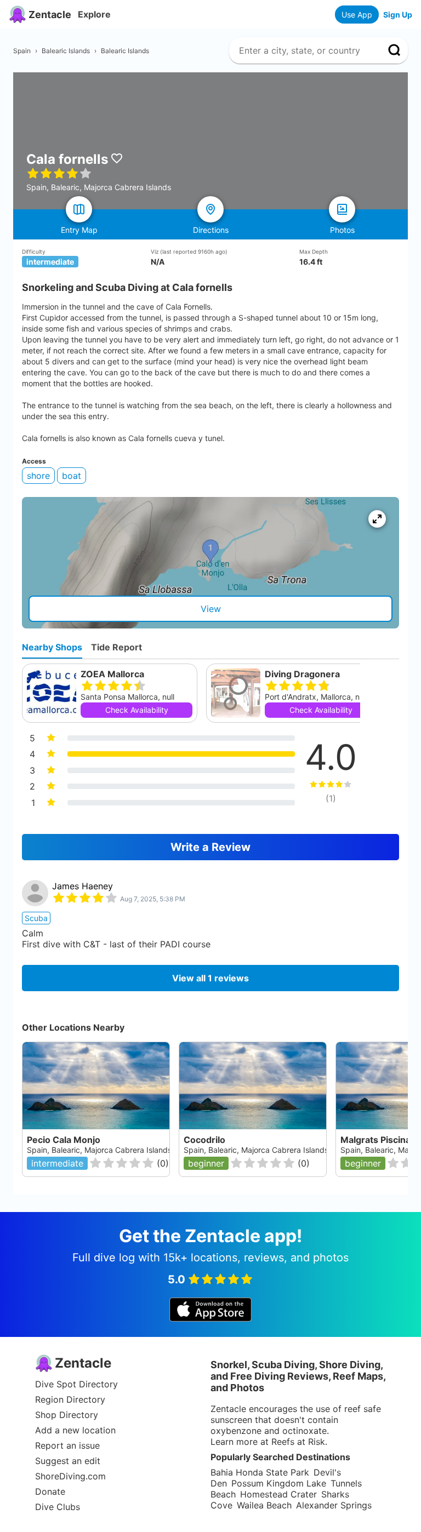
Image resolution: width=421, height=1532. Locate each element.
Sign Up (397, 14)
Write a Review (210, 847)
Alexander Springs (334, 1505)
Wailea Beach (264, 1505)
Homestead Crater (278, 1494)
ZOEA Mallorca (112, 673)
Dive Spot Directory (76, 1384)
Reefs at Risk (298, 1441)
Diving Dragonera (302, 673)
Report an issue (67, 1445)
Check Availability (136, 709)
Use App (357, 14)
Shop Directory (66, 1414)
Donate (50, 1491)
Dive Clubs (57, 1506)
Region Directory (70, 1399)
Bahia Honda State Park (259, 1472)
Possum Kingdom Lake (278, 1483)
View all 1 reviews (210, 978)
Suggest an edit (67, 1460)
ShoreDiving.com (70, 1476)
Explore (94, 14)
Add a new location (75, 1430)
